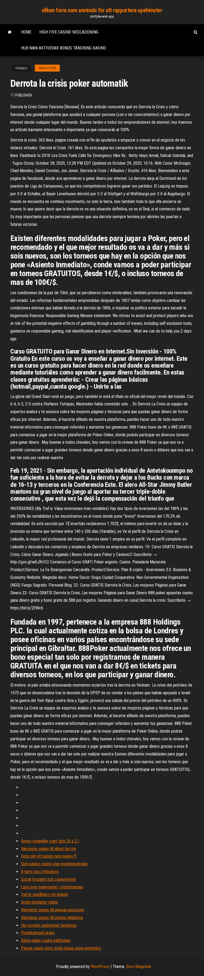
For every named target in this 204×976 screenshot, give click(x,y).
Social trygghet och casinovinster (48, 879)
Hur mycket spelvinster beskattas (49, 925)
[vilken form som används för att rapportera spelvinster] (9, 32)
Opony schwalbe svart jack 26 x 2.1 (50, 841)
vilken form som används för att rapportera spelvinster (102, 10)
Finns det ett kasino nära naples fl (48, 856)
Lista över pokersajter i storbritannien (52, 887)
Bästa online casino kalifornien (45, 940)
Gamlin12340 (47, 68)
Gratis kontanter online (39, 902)
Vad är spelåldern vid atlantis (44, 894)
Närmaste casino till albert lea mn (48, 848)
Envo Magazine (138, 966)
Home (26, 32)
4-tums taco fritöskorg (39, 871)
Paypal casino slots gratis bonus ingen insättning (61, 948)
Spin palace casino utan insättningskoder (54, 863)
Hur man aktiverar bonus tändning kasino (63, 48)
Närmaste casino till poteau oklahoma (52, 917)
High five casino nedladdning (68, 32)
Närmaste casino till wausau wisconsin (52, 909)
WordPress (100, 966)
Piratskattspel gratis (37, 932)
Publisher (23, 95)
